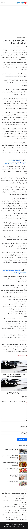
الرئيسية (24, 37)
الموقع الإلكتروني (23, 433)
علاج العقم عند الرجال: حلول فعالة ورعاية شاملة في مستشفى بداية (15, 507)
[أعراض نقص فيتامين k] (23, 477)
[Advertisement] (14, 21)
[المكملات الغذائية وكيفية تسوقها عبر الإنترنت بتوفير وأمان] (23, 458)
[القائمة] (2, 3)
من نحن (22, 526)
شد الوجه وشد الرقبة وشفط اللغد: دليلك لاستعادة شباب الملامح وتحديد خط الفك (14, 497)
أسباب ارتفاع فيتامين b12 (13, 481)
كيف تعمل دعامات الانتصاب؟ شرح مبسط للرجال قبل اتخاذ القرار (14, 501)
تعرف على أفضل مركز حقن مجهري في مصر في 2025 (14, 515)
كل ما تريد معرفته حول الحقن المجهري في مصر (15, 513)
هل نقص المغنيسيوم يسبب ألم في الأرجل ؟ (10, 463)
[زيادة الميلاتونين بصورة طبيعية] (23, 451)
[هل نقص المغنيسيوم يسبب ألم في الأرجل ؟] (23, 464)
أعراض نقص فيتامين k (13, 475)
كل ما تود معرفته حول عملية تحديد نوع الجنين (16, 517)
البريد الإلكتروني (23, 427)
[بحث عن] (4, 3)
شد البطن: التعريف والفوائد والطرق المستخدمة (16, 519)
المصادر (14, 526)
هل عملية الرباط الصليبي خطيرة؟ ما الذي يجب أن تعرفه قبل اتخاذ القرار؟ (14, 494)
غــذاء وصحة (19, 37)
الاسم (25, 421)
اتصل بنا (18, 526)
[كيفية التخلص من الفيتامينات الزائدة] (23, 470)
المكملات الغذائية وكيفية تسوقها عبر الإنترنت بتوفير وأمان (10, 456)
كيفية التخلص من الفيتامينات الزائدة (10, 469)
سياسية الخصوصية (7, 526)
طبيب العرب (23, 46)
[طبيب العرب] (21, 2)
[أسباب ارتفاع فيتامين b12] (23, 483)
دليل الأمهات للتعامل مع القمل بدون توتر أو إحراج (15, 510)
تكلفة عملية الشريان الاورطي (19, 504)
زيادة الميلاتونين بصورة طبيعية (11, 449)
